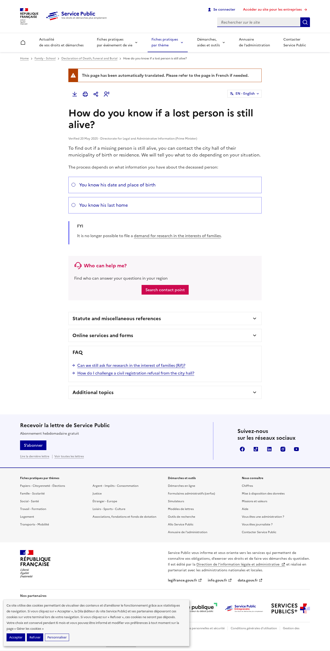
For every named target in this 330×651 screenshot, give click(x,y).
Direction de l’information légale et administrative (238, 564)
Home (24, 58)
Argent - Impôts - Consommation (115, 486)
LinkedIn (269, 449)
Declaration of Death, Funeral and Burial (89, 58)
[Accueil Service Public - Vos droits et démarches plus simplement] (77, 20)
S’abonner (33, 445)
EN (245, 93)
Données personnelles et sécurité (202, 628)
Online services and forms (102, 335)
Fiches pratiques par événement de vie (114, 42)
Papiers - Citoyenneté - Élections (42, 486)
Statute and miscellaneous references (116, 318)
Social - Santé (29, 501)
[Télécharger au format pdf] (74, 94)
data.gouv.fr (248, 580)
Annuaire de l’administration (254, 42)
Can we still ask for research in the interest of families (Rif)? (131, 365)
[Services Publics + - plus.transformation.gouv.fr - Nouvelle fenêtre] (290, 608)
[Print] (85, 94)
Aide (245, 509)
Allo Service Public (181, 524)
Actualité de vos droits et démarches (61, 42)
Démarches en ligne (181, 486)
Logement (27, 517)
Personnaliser (57, 637)
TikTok (256, 449)
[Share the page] (96, 94)
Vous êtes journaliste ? (257, 524)
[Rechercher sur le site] (305, 22)
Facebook (242, 449)
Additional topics (93, 392)
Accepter (15, 637)
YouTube (296, 449)
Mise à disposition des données (263, 493)
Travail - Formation (33, 509)
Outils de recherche (181, 517)
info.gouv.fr (217, 580)
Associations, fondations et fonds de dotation (124, 517)
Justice (97, 493)
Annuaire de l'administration (187, 532)
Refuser (35, 637)
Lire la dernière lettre (34, 456)
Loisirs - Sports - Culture (109, 509)
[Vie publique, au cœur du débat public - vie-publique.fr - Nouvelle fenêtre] (198, 608)
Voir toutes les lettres (69, 456)
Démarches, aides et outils (208, 42)
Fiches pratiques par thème (164, 42)
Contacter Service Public (294, 42)
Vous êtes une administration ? (263, 517)
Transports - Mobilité (34, 524)
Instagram (283, 449)
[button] (106, 94)
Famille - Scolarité (32, 493)
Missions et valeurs (254, 501)
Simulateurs (176, 501)
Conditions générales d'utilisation (254, 628)
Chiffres (247, 486)
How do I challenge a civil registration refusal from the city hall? (135, 373)
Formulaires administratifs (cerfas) (191, 493)
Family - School (45, 58)
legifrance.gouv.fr (182, 580)
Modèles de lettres (181, 509)
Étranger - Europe (105, 501)
